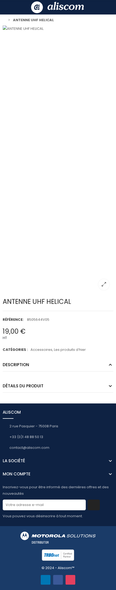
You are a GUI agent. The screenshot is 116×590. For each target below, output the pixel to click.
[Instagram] (70, 580)
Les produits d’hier (70, 349)
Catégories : (15, 349)
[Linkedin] (45, 580)
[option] (58, 160)
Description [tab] (16, 364)
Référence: (13, 319)
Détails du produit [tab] (23, 386)
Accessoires (41, 349)
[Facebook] (58, 580)
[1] (94, 505)
